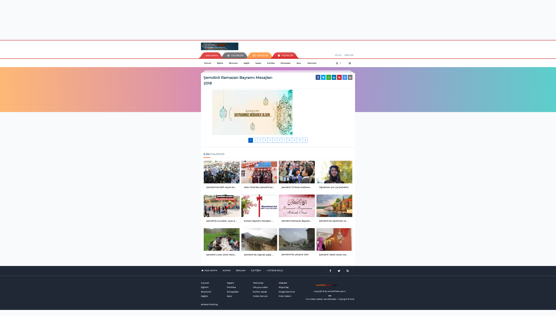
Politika (271, 63)
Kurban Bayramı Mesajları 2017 (259, 221)
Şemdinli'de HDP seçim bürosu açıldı (221, 187)
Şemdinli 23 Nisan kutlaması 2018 (296, 187)
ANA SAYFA (212, 55)
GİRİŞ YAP (349, 55)
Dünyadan (286, 63)
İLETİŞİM (256, 270)
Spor (299, 63)
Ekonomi (233, 63)
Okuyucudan (260, 287)
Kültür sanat (260, 291)
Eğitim (220, 63)
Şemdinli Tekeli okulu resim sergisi (334, 254)
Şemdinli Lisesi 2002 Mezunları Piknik (221, 254)
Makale (283, 283)
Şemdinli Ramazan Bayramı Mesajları (296, 221)
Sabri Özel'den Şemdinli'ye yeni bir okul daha (259, 187)
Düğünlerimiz (287, 291)
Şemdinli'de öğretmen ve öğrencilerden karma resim (334, 221)
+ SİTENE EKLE (274, 270)
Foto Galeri (285, 296)
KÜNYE (227, 270)
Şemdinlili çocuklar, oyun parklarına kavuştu (221, 221)
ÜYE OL (338, 55)
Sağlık (246, 63)
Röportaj (283, 287)
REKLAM (241, 270)
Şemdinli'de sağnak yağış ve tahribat (259, 254)
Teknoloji (311, 63)
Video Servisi (260, 296)
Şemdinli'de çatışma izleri (295, 254)
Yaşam (258, 63)
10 (300, 140)
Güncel (207, 63)
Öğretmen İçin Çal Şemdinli (333, 187)
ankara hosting (209, 304)
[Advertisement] (278, 19)
